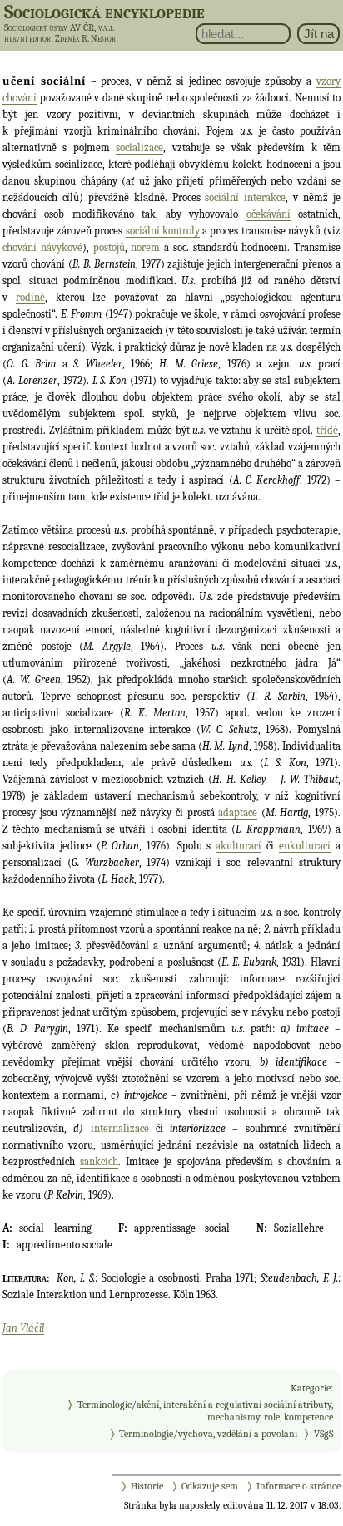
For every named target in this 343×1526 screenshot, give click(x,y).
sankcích (99, 1161)
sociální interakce (245, 197)
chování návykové (42, 247)
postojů (109, 247)
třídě (327, 430)
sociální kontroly (163, 230)
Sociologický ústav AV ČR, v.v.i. (59, 27)
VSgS (323, 1434)
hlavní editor (27, 38)
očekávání (268, 214)
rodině (30, 297)
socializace (139, 147)
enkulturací (305, 845)
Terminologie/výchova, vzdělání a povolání (208, 1434)
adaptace (237, 812)
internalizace (120, 1128)
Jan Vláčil (23, 1328)
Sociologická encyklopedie (104, 11)
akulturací (238, 845)
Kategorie (311, 1388)
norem (145, 247)
